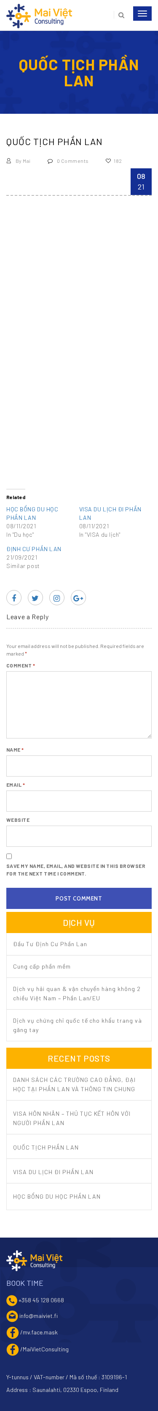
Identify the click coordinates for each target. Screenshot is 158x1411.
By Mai (22, 161)
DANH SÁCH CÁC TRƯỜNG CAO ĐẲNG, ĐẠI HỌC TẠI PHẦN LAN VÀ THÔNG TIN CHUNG (74, 1084)
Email (15, 785)
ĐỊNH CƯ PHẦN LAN (34, 548)
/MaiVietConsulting (44, 1348)
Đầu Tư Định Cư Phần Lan (50, 943)
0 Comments (72, 161)
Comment (20, 665)
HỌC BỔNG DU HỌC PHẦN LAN (57, 1196)
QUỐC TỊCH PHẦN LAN (46, 1147)
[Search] (119, 15)
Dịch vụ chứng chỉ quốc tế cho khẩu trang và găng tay (77, 1025)
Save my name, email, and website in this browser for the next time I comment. (75, 869)
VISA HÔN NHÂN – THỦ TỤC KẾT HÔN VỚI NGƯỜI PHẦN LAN (72, 1118)
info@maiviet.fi (38, 1315)
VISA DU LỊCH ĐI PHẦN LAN (53, 1171)
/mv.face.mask (39, 1331)
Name (15, 749)
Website (17, 820)
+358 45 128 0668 (41, 1299)
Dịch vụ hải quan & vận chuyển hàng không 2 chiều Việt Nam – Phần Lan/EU (77, 993)
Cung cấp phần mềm (42, 966)
